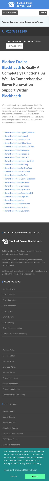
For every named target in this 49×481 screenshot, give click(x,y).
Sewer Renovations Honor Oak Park (19, 161)
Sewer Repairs (9, 411)
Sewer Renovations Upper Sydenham (20, 132)
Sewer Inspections (10, 378)
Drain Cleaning (9, 294)
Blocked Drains (9, 289)
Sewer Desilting (9, 422)
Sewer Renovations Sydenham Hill (19, 193)
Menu (43, 13)
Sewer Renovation (10, 384)
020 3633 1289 (16, 31)
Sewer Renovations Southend (17, 157)
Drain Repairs (8, 317)
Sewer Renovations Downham (17, 186)
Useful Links (10, 404)
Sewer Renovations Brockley (16, 164)
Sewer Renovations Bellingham (17, 150)
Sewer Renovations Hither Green (18, 143)
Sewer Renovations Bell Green (17, 182)
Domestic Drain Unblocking (14, 395)
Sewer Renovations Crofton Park (18, 168)
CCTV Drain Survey (10, 439)
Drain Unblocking (9, 300)
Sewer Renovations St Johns (17, 207)
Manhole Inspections (11, 445)
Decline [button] (14, 476)
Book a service (9, 13)
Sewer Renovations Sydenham (17, 189)
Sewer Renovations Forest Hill (17, 154)
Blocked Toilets (9, 361)
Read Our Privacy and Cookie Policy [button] (20, 470)
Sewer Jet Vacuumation (13, 434)
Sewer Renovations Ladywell (16, 136)
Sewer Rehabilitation (11, 389)
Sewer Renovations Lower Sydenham (20, 179)
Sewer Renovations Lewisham (17, 211)
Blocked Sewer (9, 372)
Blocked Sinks (8, 350)
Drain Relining (8, 322)
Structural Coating (10, 428)
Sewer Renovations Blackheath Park (19, 147)
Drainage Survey (9, 367)
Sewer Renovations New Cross (17, 204)
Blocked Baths (9, 356)
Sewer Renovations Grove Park (17, 172)
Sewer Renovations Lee (14, 200)
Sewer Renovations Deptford (16, 197)
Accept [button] (35, 476)
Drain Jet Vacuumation (12, 328)
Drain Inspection (9, 306)
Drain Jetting (8, 311)
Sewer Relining (9, 417)
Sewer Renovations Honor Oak (17, 140)
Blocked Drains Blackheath (25, 241)
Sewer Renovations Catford (16, 175)
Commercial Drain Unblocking (15, 334)
